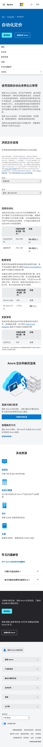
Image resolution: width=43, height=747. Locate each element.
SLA (3, 513)
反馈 (32, 738)
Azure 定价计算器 (10, 169)
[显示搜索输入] (31, 4)
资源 (3, 62)
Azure (10, 4)
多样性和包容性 (29, 730)
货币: (3, 189)
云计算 (7, 706)
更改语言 (5, 714)
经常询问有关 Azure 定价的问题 (22, 173)
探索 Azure (9, 659)
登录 (37, 4)
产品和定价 (9, 669)
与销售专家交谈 (21, 417)
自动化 (3, 72)
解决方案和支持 (10, 678)
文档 (4, 533)
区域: (3, 178)
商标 (32, 734)
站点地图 (38, 738)
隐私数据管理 (17, 738)
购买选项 (4, 57)
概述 (3, 47)
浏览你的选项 (6, 436)
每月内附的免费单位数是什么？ (17, 580)
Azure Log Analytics (32, 267)
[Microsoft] (21, 4)
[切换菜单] (3, 4)
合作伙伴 (8, 688)
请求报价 (7, 35)
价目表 (3, 52)
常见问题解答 (6, 67)
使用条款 (38, 734)
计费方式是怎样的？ (12, 571)
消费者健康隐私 (17, 730)
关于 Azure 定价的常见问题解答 (13, 562)
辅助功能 (38, 730)
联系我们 (26, 738)
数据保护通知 (25, 734)
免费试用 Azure (22, 35)
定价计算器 (7, 490)
